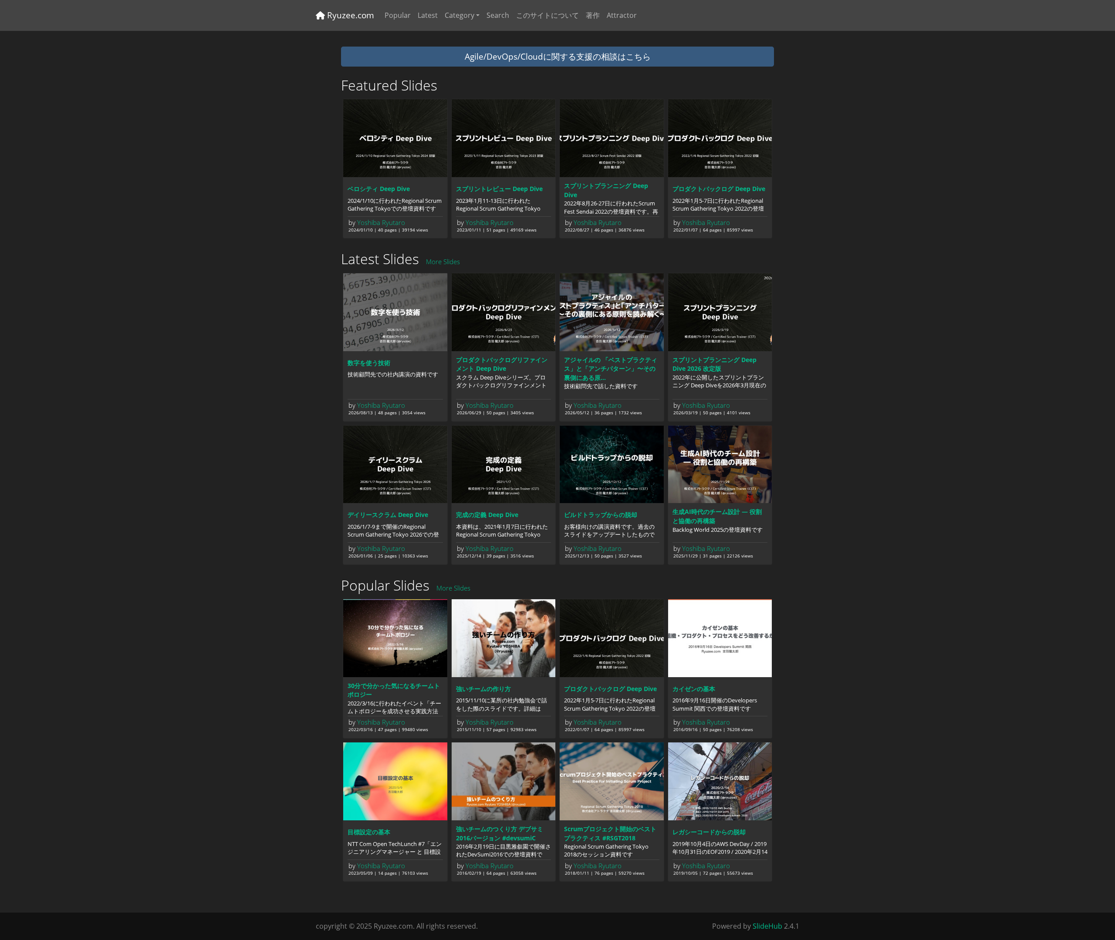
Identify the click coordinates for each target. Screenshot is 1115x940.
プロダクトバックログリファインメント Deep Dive (501, 364)
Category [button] (459, 15)
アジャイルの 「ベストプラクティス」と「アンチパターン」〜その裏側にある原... (610, 369)
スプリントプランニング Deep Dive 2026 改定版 (714, 364)
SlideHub (767, 926)
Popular (398, 15)
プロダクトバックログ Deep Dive (718, 189)
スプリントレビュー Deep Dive (499, 189)
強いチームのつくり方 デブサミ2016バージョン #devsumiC (499, 833)
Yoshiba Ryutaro (381, 222)
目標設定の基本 (369, 832)
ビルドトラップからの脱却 (600, 514)
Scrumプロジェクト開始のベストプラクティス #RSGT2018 (610, 833)
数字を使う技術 (369, 363)
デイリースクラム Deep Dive (388, 514)
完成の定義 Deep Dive (487, 514)
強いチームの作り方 (483, 689)
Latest (428, 15)
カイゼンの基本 (693, 689)
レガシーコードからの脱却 (709, 832)
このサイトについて (547, 15)
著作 (593, 15)
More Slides (443, 261)
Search (498, 15)
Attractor (622, 15)
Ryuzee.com (349, 15)
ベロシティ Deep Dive (379, 189)
